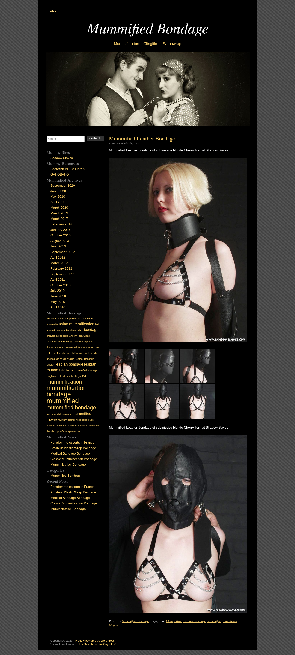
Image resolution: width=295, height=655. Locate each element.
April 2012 (57, 257)
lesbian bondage (69, 364)
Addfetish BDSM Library (67, 169)
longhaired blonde (56, 376)
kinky (59, 358)
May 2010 (57, 302)
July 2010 (57, 290)
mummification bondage (67, 391)
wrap (68, 431)
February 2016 (61, 224)
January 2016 (60, 230)
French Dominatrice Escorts (81, 353)
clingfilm (78, 341)
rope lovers (88, 419)
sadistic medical (55, 425)
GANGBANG (59, 174)
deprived (88, 341)
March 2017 (59, 218)
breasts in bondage (57, 335)
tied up (55, 431)
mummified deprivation (59, 414)
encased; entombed (66, 347)
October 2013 (60, 235)
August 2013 (59, 241)
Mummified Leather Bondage (142, 138)
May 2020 (57, 196)
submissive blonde (88, 425)
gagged (51, 358)
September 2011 (62, 274)
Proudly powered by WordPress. (95, 640)
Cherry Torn (174, 621)
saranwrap (71, 425)
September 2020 (62, 185)
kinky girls (68, 358)
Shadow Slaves (217, 150)
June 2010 (58, 296)
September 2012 (62, 252)
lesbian (50, 364)
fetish (62, 353)
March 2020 (59, 207)
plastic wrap (74, 419)
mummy (62, 419)
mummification (64, 381)
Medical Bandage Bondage (70, 453)
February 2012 (61, 268)
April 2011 (57, 279)
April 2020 (57, 202)
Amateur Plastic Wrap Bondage (64, 318)
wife (62, 431)
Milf (84, 376)
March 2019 (59, 213)
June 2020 (58, 191)
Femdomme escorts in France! (72, 442)
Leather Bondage (194, 621)
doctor (50, 347)
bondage (91, 330)
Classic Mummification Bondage (73, 459)
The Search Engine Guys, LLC (97, 644)
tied (48, 431)
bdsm (80, 330)
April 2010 (57, 307)
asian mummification (76, 324)
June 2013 (58, 246)
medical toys (74, 376)
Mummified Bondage (147, 27)
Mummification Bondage (68, 464)
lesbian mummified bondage (81, 370)
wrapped (76, 431)
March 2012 (59, 263)
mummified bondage (71, 407)
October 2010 (60, 285)
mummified (214, 621)
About (54, 11)
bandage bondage (66, 330)
